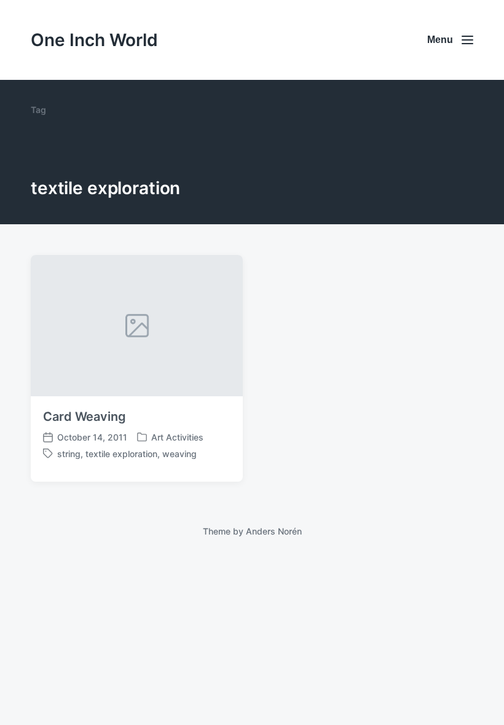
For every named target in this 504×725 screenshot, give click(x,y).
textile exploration (121, 454)
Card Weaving (84, 416)
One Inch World (94, 39)
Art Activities (177, 437)
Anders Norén (274, 531)
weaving (179, 454)
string (69, 454)
